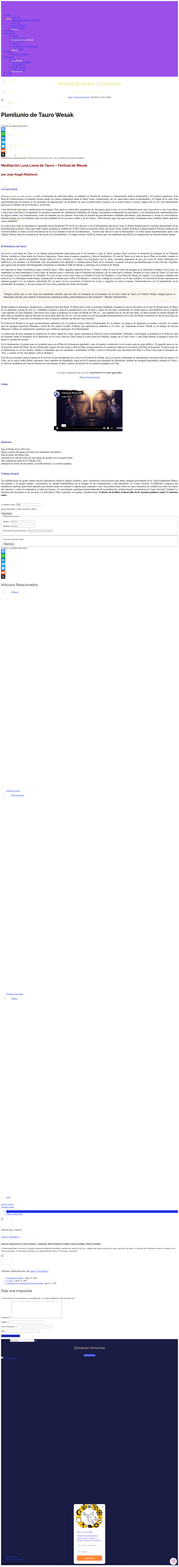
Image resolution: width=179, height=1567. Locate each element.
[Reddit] (89, 150)
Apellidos (7, 526)
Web (2, 1331)
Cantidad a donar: (9, 505)
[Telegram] (89, 142)
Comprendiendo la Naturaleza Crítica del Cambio (24, 1283)
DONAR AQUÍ (89, 1355)
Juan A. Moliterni (10, 123)
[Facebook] (89, 129)
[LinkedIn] (89, 138)
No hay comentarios (38, 123)
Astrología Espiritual (9, 1202)
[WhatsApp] (89, 134)
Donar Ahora (6, 514)
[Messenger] (89, 146)
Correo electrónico (8, 1327)
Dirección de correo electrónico (15, 531)
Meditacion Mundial (33, 1202)
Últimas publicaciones (14, 1214)
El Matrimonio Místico (14, 1278)
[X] (89, 155)
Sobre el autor (11, 1212)
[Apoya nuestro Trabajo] (90, 377)
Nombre (6, 522)
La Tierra (9, 1281)
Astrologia (21, 1202)
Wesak (44, 1202)
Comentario (6, 1317)
